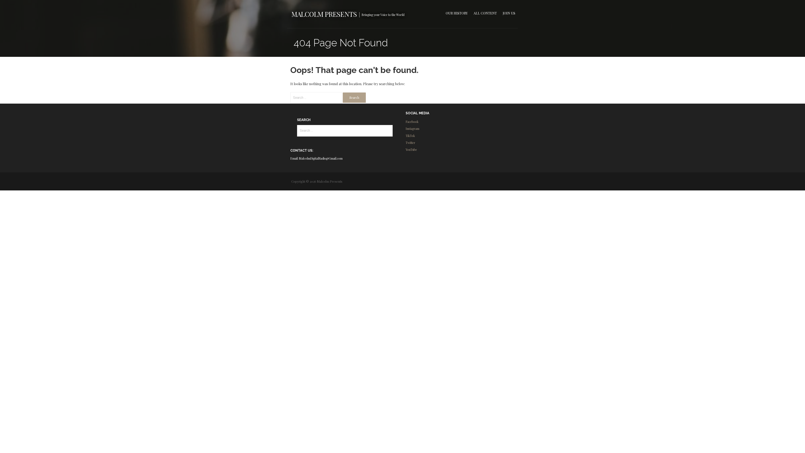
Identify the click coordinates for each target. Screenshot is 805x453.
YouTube (411, 150)
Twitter (410, 143)
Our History (457, 13)
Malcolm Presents (324, 13)
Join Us (509, 13)
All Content (485, 13)
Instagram (412, 129)
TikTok (410, 136)
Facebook (412, 122)
